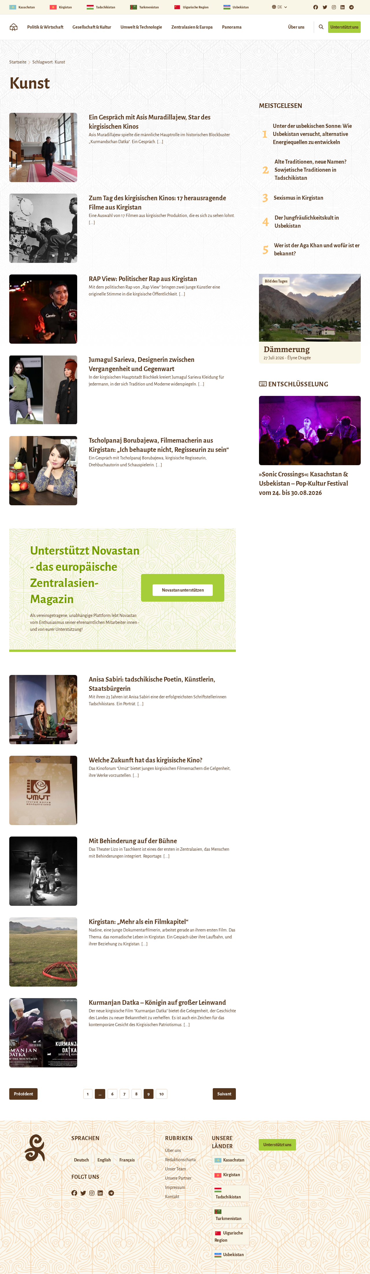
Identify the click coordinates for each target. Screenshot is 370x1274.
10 (162, 1094)
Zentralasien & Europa (192, 27)
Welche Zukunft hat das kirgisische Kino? (145, 760)
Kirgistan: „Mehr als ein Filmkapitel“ (138, 921)
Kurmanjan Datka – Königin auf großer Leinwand (157, 1002)
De (280, 7)
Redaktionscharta (180, 1159)
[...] (160, 141)
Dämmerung (287, 349)
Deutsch (81, 1160)
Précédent (23, 1094)
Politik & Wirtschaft (45, 27)
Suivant (224, 1094)
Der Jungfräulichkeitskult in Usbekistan (307, 222)
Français (127, 1160)
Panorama (232, 27)
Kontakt (172, 1196)
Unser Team (175, 1169)
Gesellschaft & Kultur (92, 27)
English (104, 1160)
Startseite (17, 62)
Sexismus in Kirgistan (298, 198)
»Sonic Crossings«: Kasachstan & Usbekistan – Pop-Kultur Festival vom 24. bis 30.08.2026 (303, 483)
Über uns (296, 27)
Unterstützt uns (344, 27)
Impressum (175, 1187)
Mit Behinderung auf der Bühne (133, 841)
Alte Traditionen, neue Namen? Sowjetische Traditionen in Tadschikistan (310, 170)
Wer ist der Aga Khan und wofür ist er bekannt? (317, 250)
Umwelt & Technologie (141, 27)
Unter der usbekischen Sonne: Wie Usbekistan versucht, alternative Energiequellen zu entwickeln (312, 134)
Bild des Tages (276, 281)
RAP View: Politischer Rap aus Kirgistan (143, 279)
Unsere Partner (178, 1178)
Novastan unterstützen (183, 590)
